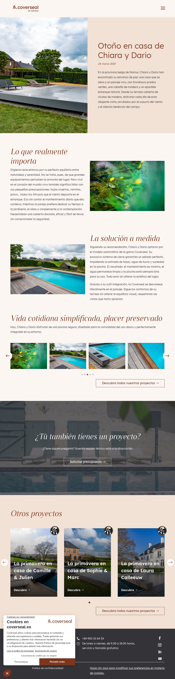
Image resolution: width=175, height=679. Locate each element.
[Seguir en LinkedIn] (159, 651)
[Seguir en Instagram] (159, 645)
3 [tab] (85, 602)
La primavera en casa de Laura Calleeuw (122, 570)
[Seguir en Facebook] (159, 638)
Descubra (55, 590)
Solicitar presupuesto (86, 462)
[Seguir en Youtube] (161, 658)
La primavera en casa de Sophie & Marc (69, 570)
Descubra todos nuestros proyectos (128, 383)
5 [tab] (93, 602)
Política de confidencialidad (47, 668)
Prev (4, 562)
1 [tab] (78, 602)
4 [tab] (89, 602)
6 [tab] (97, 602)
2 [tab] (82, 602)
